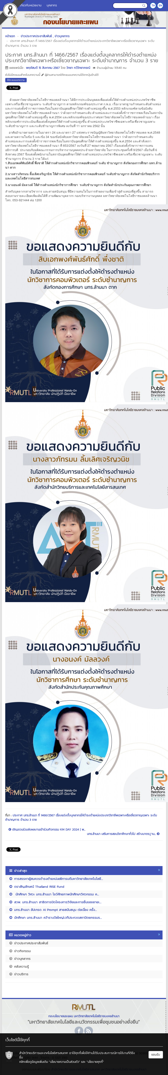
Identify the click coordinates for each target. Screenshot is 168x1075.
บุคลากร (52, 5)
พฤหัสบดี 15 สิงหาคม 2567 (43, 67)
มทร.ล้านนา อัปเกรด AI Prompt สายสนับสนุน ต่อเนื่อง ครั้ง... (55, 909)
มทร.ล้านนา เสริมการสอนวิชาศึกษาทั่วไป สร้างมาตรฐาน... (122, 834)
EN (160, 5)
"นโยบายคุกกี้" (95, 1061)
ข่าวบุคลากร (22, 958)
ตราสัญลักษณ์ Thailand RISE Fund (38, 886)
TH (153, 5)
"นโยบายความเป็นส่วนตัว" (64, 1061)
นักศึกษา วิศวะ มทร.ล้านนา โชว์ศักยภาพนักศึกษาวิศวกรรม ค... (56, 894)
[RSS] (88, 1031)
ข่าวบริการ (20, 974)
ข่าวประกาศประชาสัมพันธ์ (30, 943)
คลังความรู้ (21, 966)
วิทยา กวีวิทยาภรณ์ (78, 67)
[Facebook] (79, 1031)
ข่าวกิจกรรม (22, 950)
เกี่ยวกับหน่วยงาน (30, 5)
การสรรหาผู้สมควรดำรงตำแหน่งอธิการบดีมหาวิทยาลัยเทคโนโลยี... (58, 878)
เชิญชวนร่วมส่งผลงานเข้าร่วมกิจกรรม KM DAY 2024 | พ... (48, 829)
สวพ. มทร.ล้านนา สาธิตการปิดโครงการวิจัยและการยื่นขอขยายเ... (57, 901)
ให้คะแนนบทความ (16, 80)
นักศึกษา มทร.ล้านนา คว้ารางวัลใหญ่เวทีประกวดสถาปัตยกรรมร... (57, 917)
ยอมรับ (155, 1054)
